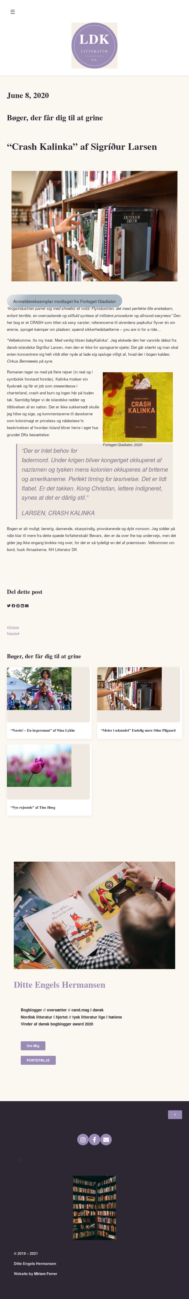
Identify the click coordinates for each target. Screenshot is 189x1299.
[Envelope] (106, 1139)
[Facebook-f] (94, 1139)
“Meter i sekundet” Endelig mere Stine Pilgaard (138, 730)
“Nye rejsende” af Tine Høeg (33, 807)
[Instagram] (83, 1139)
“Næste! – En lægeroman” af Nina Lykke (43, 730)
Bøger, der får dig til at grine (55, 117)
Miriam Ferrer (45, 1273)
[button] (12, 12)
